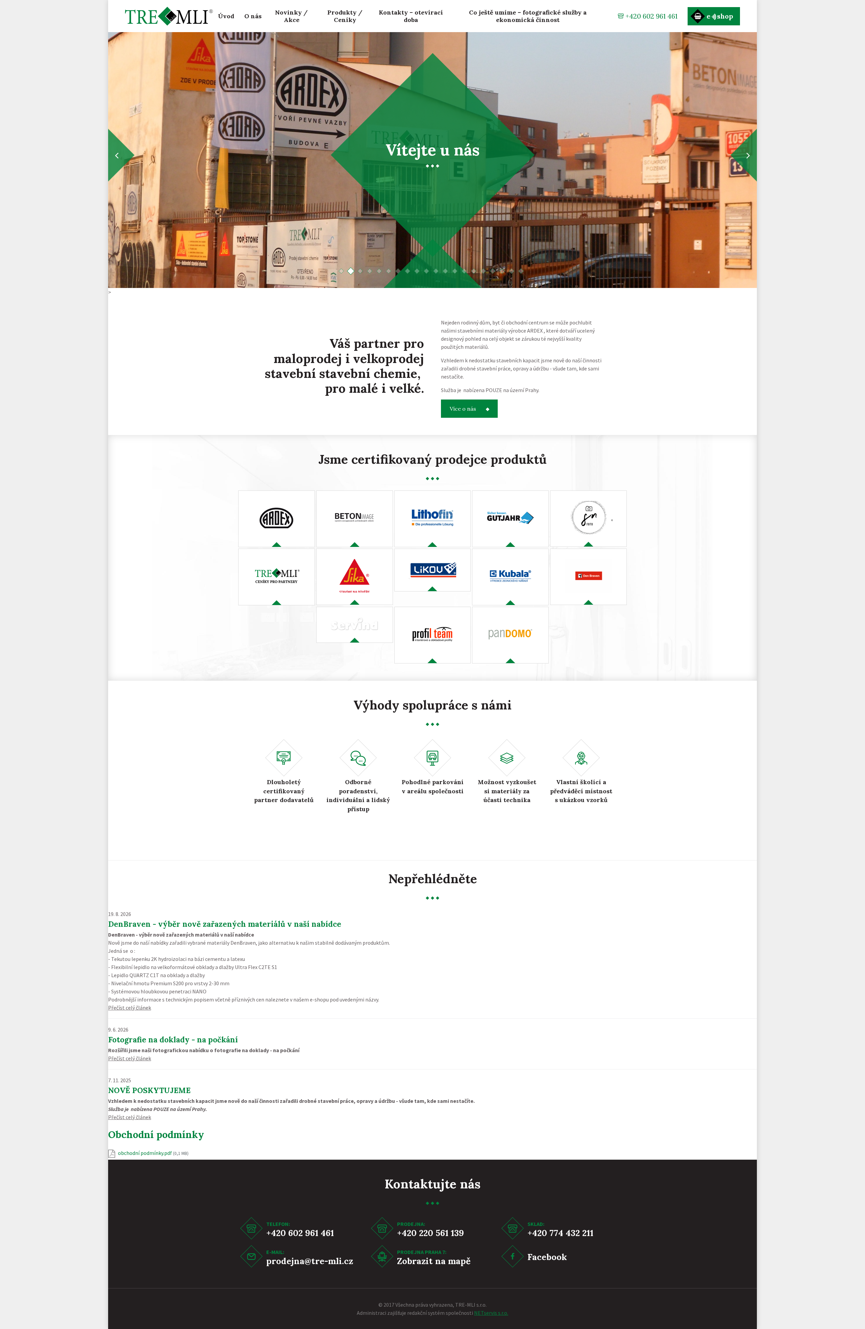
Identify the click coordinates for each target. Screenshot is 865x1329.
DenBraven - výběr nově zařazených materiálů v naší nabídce (224, 924)
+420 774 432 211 (560, 1232)
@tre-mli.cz (328, 1260)
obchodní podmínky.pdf (153, 1153)
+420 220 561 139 (430, 1232)
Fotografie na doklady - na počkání (173, 1039)
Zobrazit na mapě (434, 1260)
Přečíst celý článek (129, 1007)
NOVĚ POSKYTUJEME (149, 1090)
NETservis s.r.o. (491, 1312)
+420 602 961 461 (651, 16)
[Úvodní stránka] (169, 16)
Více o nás (463, 408)
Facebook (547, 1256)
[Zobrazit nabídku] (276, 518)
